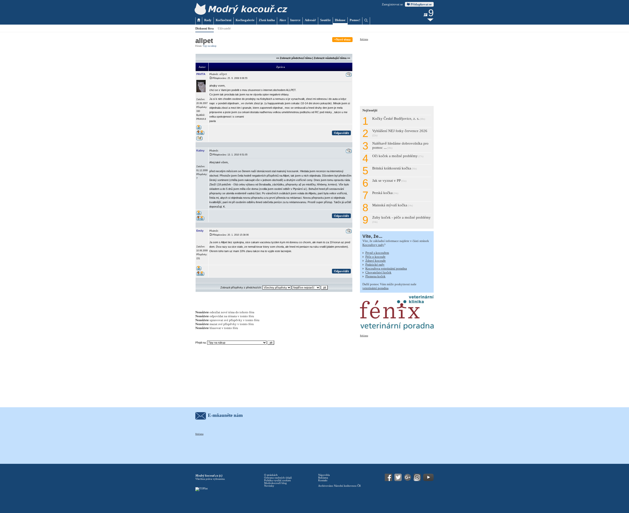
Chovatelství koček (378, 272)
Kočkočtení (223, 20)
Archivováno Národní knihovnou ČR (339, 485)
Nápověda (324, 475)
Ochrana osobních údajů (278, 477)
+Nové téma (342, 39)
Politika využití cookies (277, 480)
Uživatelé (224, 28)
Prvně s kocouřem (377, 253)
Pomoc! (355, 20)
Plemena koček (375, 276)
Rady (208, 20)
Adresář (310, 20)
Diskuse (340, 20)
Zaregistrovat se (392, 4)
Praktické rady (375, 264)
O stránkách (271, 475)
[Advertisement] (397, 72)
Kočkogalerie (245, 20)
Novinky (269, 485)
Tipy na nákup (209, 46)
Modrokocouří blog (275, 483)
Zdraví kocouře (375, 260)
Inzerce (295, 20)
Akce (282, 20)
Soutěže (325, 20)
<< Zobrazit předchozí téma (294, 58)
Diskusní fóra (204, 28)
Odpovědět (341, 133)
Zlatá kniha (267, 20)
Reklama (364, 39)
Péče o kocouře (375, 256)
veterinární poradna (375, 288)
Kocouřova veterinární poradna (386, 268)
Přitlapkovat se (421, 4)
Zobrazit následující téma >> (332, 58)
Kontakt (322, 480)
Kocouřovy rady (373, 245)
